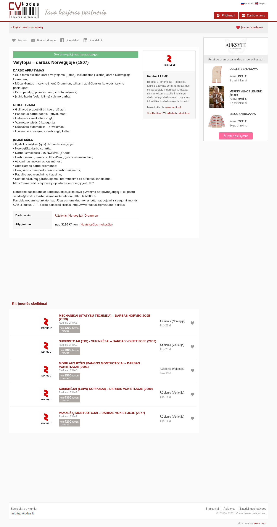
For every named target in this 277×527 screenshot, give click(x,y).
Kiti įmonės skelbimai (29, 303)
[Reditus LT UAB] (169, 61)
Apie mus (229, 508)
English (262, 3)
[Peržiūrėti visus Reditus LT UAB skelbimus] (45, 323)
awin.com (260, 523)
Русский (248, 3)
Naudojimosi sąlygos (253, 508)
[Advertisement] (104, 268)
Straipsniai (212, 508)
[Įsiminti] (192, 323)
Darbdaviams (256, 15)
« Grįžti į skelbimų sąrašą (27, 27)
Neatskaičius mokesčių (96, 224)
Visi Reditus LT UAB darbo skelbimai (168, 113)
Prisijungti (228, 15)
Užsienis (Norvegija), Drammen (76, 215)
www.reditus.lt (173, 107)
